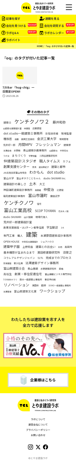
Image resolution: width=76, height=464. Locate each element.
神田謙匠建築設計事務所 (17, 190)
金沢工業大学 (47, 139)
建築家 (67, 144)
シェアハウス (47, 241)
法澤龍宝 (7, 291)
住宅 (39, 203)
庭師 (43, 285)
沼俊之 (67, 252)
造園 (17, 139)
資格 (61, 268)
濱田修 (35, 285)
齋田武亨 (55, 195)
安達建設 (7, 263)
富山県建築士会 (14, 268)
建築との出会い (46, 247)
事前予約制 (50, 279)
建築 (31, 234)
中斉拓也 (64, 150)
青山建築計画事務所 (35, 150)
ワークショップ (52, 290)
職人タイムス (49, 160)
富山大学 (8, 178)
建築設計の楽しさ (14, 184)
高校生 (7, 274)
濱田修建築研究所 (48, 252)
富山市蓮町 (37, 195)
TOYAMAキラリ (10, 279)
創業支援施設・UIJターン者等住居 (23, 227)
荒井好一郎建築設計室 (17, 222)
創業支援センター (16, 166)
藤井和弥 (59, 122)
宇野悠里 (33, 155)
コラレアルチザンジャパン (19, 258)
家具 (34, 167)
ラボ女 (6, 155)
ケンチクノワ (19, 202)
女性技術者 (51, 134)
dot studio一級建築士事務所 (23, 133)
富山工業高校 (18, 210)
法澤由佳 (7, 150)
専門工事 (9, 235)
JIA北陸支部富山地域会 (15, 172)
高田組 (38, 190)
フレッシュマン (48, 144)
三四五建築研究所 (48, 155)
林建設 (27, 128)
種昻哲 (7, 139)
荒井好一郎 (9, 144)
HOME (40, 46)
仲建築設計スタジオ (20, 160)
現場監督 (66, 134)
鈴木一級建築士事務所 (31, 279)
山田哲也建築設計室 (12, 128)
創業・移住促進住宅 (28, 274)
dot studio (55, 172)
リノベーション (16, 284)
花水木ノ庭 (63, 211)
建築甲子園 (11, 246)
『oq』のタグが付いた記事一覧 (59, 46)
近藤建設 (36, 128)
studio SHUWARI (12, 216)
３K (62, 227)
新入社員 (18, 263)
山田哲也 (53, 150)
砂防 (60, 247)
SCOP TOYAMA (45, 211)
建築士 (7, 122)
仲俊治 (49, 189)
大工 (42, 184)
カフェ (67, 161)
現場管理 (63, 139)
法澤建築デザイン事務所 (42, 263)
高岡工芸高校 (27, 139)
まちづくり (19, 156)
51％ (40, 258)
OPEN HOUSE (11, 242)
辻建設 (60, 190)
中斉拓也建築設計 (30, 241)
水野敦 (17, 150)
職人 (20, 235)
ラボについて (38, 419)
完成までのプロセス (58, 258)
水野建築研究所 (48, 268)
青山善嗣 (33, 269)
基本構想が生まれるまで (19, 252)
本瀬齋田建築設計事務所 (56, 235)
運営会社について (38, 424)
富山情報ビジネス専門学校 (58, 274)
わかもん (36, 172)
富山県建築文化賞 (25, 291)
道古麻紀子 (44, 167)
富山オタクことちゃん (28, 178)
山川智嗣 (28, 217)
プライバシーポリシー (38, 429)
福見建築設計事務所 (14, 195)
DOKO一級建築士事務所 (60, 285)
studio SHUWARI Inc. (54, 178)
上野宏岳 (27, 247)
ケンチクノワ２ (31, 121)
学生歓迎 (52, 227)
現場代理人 (41, 216)
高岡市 (68, 246)
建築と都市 (58, 167)
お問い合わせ (38, 435)
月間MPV (25, 144)
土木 (32, 183)
